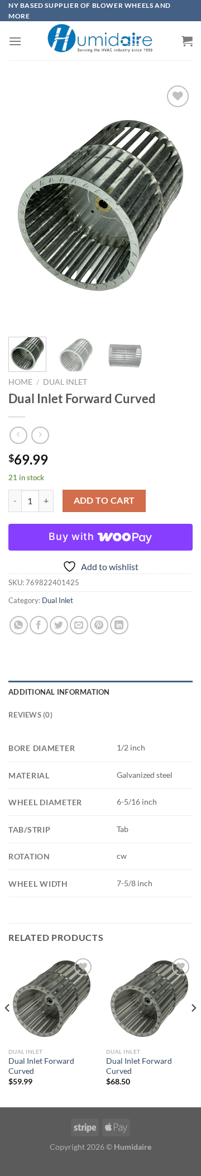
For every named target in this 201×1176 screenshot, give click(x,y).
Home (20, 381)
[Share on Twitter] (59, 625)
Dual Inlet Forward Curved (41, 1066)
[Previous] (26, 205)
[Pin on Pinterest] (99, 625)
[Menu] (15, 41)
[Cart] (187, 40)
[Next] (175, 205)
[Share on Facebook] (39, 625)
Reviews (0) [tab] (30, 714)
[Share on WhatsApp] (18, 625)
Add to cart (104, 500)
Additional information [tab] (59, 691)
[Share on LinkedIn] (119, 625)
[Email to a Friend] (79, 625)
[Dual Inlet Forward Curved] (51, 998)
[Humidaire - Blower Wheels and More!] (100, 41)
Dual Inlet (65, 381)
